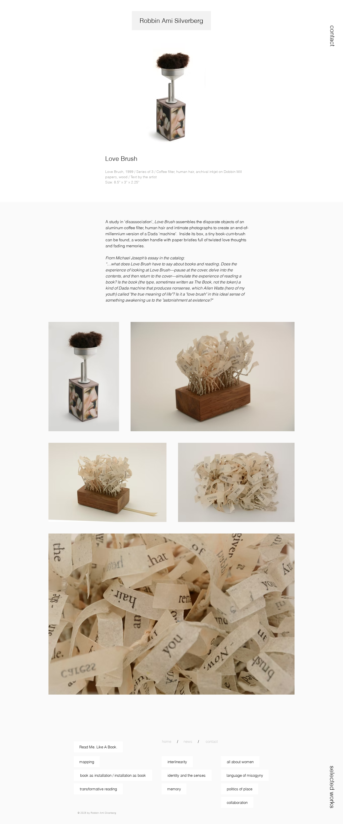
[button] (332, 36)
